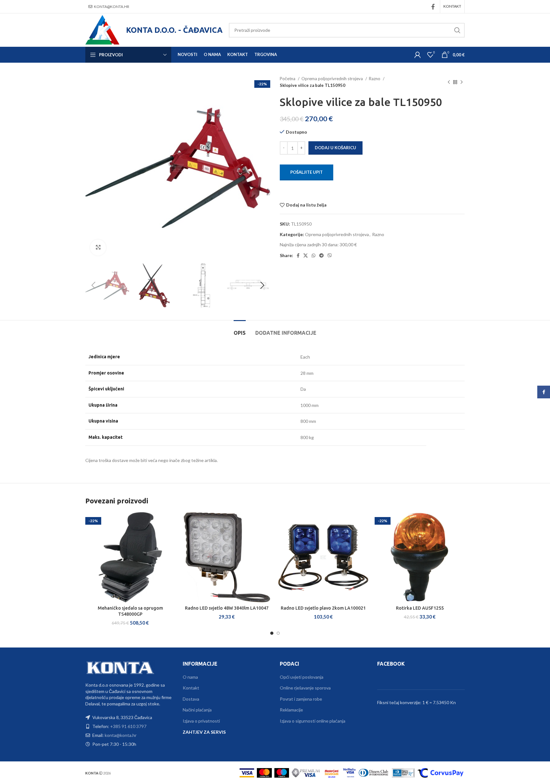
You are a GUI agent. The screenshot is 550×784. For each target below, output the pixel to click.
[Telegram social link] (321, 255)
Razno (375, 78)
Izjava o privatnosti (201, 721)
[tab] (240, 330)
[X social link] (305, 255)
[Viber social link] (330, 255)
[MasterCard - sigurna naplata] (264, 772)
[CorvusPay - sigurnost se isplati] (440, 772)
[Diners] (373, 772)
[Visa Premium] (305, 772)
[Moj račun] (417, 54)
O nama (190, 677)
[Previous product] (449, 82)
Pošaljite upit (306, 172)
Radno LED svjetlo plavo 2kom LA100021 (323, 608)
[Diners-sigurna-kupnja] (403, 772)
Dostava (191, 699)
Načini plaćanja (197, 709)
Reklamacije (291, 709)
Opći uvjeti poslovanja (301, 677)
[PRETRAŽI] (457, 30)
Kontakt (191, 687)
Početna (288, 78)
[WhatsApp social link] (313, 255)
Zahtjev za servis (204, 732)
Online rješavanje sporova (305, 687)
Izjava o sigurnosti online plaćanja (312, 721)
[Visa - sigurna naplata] (247, 772)
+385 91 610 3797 (128, 726)
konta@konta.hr (111, 6)
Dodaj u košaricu (335, 147)
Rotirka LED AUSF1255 (420, 608)
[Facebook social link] (433, 6)
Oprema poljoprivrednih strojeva (332, 78)
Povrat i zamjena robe (301, 699)
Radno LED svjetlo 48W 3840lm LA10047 (227, 608)
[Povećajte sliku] (98, 248)
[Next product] (461, 82)
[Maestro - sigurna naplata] (282, 772)
